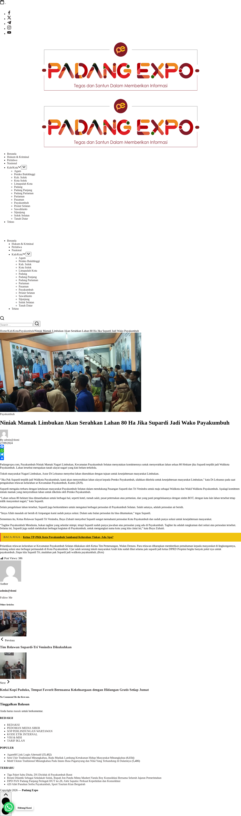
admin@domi (11, 439)
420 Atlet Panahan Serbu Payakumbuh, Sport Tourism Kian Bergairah (46, 784)
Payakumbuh (26, 330)
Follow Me (6, 597)
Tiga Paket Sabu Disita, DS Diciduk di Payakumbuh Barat (39, 774)
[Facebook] (120, 447)
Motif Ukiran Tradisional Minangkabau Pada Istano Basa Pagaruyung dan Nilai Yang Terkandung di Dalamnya (69, 760)
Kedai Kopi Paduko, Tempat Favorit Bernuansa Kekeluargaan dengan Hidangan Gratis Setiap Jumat (74, 690)
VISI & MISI (14, 737)
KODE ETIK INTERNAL (22, 734)
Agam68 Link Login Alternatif (24, 754)
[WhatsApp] (120, 450)
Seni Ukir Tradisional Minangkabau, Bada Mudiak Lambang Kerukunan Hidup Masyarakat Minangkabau (66, 757)
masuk (17, 711)
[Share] (120, 458)
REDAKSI (13, 724)
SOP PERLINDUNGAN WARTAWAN (30, 731)
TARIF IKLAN (16, 740)
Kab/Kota (13, 330)
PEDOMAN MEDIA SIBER (23, 727)
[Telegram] (120, 454)
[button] (2, 319)
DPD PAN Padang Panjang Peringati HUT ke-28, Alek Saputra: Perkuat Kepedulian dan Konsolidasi (63, 781)
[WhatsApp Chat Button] (9, 807)
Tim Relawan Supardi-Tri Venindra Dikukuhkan (36, 647)
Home (3, 330)
